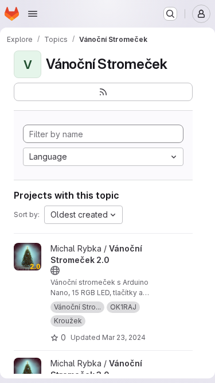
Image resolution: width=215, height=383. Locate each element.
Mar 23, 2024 (124, 337)
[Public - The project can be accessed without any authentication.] (55, 270)
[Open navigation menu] (33, 14)
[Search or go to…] (170, 14)
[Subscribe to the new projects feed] (103, 92)
